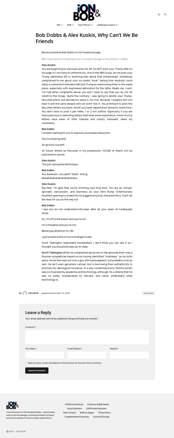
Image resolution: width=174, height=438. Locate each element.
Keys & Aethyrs (74, 408)
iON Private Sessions (96, 408)
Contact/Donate (101, 416)
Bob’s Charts (69, 412)
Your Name (31, 348)
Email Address (74, 348)
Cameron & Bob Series (98, 404)
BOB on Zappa (87, 412)
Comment (30, 327)
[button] (159, 14)
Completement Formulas (77, 416)
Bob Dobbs (149, 293)
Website (114, 348)
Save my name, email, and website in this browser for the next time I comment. (65, 362)
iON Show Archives (74, 404)
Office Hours (104, 412)
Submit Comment (36, 370)
